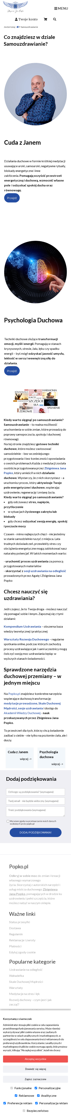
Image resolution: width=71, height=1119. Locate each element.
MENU (62, 8)
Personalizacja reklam (53, 1103)
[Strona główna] (17, 27)
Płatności (15, 946)
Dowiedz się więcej (35, 1069)
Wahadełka (16, 975)
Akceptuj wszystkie (35, 1059)
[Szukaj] (54, 19)
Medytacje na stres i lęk (24, 993)
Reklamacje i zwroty (22, 940)
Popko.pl (14, 693)
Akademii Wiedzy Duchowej (22, 713)
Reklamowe (26, 1095)
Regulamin (16, 934)
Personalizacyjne (50, 1088)
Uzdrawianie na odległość (25, 969)
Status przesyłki (19, 922)
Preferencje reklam (19, 1103)
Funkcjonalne (23, 1088)
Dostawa (15, 928)
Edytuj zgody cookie (22, 952)
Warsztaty (16, 987)
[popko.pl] (15, 12)
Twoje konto (28, 19)
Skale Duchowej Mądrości (26, 981)
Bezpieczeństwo (37, 1110)
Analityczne (48, 1095)
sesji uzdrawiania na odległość (45, 571)
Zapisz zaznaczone (35, 1079)
